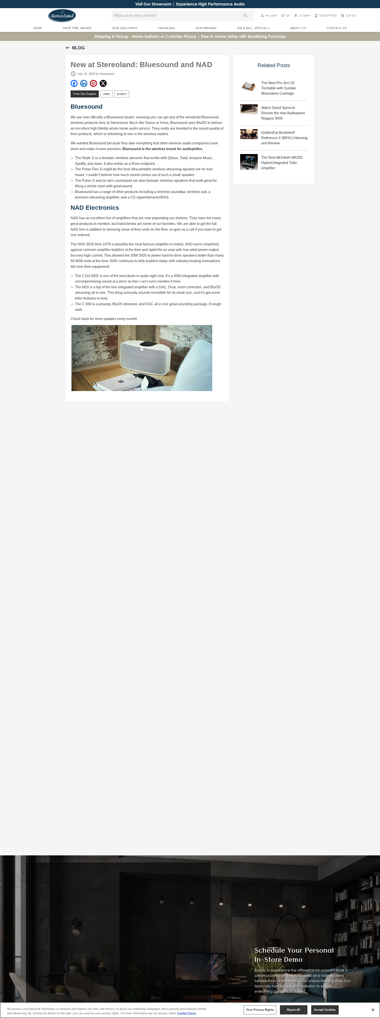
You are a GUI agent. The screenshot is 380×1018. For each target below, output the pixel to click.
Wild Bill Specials (253, 28)
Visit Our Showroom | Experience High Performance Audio (190, 4)
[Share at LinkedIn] (83, 83)
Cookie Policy (186, 1013)
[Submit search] (246, 16)
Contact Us (337, 28)
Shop (37, 28)
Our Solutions (125, 28)
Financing (166, 28)
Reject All (293, 1009)
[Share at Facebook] (74, 83)
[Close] (373, 1010)
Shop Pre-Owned (76, 28)
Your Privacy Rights (260, 1009)
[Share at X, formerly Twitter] (103, 83)
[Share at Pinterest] (93, 83)
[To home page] (62, 15)
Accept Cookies (325, 1009)
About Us (298, 28)
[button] (262, 15)
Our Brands (206, 28)
